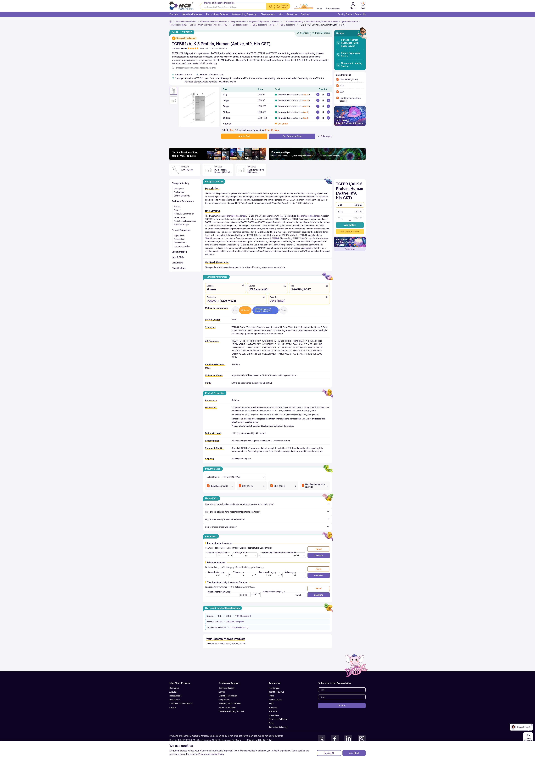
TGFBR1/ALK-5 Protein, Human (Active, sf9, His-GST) (225, 644)
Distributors (174, 700)
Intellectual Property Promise (231, 711)
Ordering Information (228, 696)
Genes (271, 723)
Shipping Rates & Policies (230, 703)
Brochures (273, 711)
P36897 (211, 300)
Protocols (273, 707)
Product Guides (275, 700)
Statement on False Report (180, 703)
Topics (271, 696)
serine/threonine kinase (235, 216)
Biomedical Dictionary (278, 727)
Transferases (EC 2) (239, 627)
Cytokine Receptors (235, 622)
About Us (173, 692)
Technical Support (226, 688)
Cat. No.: (182, 32)
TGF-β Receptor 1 (243, 616)
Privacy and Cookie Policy (260, 740)
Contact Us (174, 688)
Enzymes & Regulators (216, 627)
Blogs (271, 703)
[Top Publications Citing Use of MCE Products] (217, 159)
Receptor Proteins (214, 622)
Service (350, 43)
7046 (273, 300)
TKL (219, 616)
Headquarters (175, 696)
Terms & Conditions (227, 707)
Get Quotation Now (350, 231)
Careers (172, 707)
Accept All (354, 753)
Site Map (236, 740)
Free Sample (274, 688)
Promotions (274, 715)
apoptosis (308, 248)
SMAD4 (275, 238)
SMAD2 (208, 238)
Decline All (329, 753)
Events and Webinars (278, 719)
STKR (228, 616)
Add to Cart (350, 225)
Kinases (209, 616)
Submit (342, 705)
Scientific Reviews (276, 692)
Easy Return (224, 700)
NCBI (281, 300)
